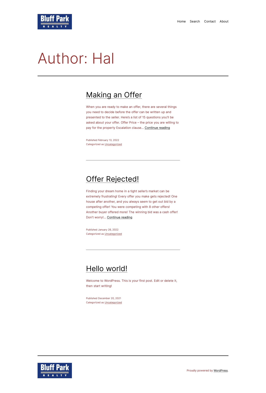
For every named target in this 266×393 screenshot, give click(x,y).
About (224, 21)
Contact (210, 21)
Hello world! (106, 268)
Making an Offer (114, 94)
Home (181, 21)
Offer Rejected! (112, 178)
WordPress (221, 370)
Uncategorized (113, 144)
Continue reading (157, 128)
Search (195, 21)
